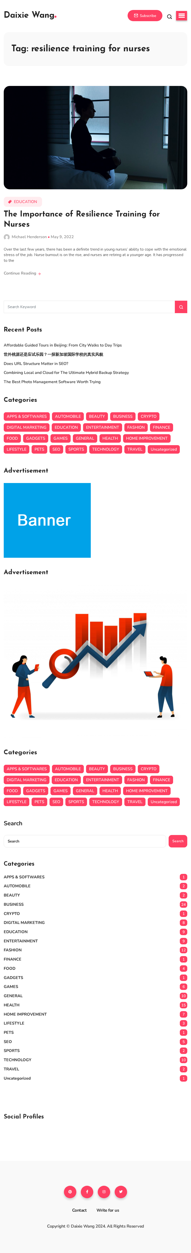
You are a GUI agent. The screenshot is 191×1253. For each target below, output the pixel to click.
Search (13, 823)
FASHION (136, 427)
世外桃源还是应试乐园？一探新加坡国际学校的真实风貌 (53, 354)
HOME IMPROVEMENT (147, 438)
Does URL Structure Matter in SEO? (36, 363)
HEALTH (110, 438)
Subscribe (147, 15)
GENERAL (85, 438)
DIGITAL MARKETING (27, 427)
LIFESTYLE (16, 449)
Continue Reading (20, 273)
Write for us (107, 1210)
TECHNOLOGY (105, 449)
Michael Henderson (29, 237)
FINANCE (161, 427)
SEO (56, 449)
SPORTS (76, 449)
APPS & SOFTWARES (27, 416)
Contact (79, 1210)
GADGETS (35, 438)
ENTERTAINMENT (102, 427)
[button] (181, 15)
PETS (39, 449)
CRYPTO (148, 416)
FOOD (12, 438)
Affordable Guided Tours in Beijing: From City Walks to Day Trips (63, 345)
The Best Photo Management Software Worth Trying (52, 382)
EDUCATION (25, 202)
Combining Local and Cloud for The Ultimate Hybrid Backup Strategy (67, 372)
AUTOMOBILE (68, 416)
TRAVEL (135, 449)
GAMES (60, 438)
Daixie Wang (29, 15)
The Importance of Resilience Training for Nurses (82, 219)
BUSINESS (123, 416)
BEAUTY (97, 416)
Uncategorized (164, 449)
